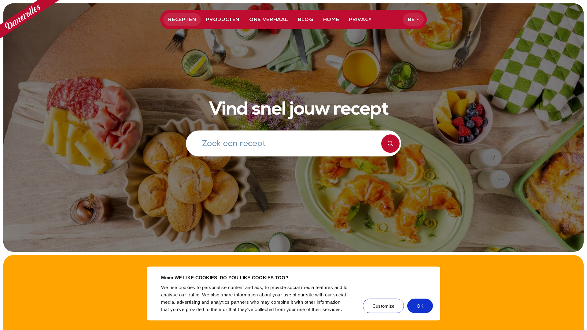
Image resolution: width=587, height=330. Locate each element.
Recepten (182, 19)
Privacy (360, 19)
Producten (222, 19)
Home (331, 19)
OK (420, 305)
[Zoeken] (390, 143)
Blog (305, 19)
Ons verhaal (268, 19)
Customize (383, 305)
